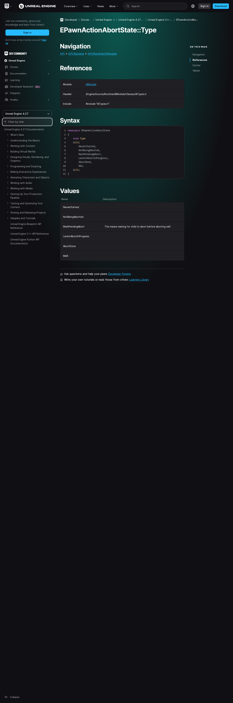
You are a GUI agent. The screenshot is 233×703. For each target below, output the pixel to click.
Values (196, 70)
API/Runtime (76, 53)
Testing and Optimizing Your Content (26, 205)
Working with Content (22, 145)
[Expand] (7, 134)
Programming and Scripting (25, 166)
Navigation (199, 54)
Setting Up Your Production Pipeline (26, 196)
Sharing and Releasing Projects (28, 212)
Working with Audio (21, 182)
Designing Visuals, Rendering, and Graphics (29, 159)
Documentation (86, 19)
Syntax (197, 65)
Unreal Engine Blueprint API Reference (25, 226)
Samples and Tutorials (22, 218)
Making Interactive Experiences (28, 171)
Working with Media (21, 188)
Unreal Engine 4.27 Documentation (24, 129)
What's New (17, 134)
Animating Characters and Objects (29, 177)
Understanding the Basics (25, 140)
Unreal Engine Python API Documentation (24, 241)
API (62, 53)
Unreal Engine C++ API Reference (29, 233)
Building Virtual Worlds (22, 151)
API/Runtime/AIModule (102, 53)
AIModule (91, 84)
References (200, 59)
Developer (71, 19)
